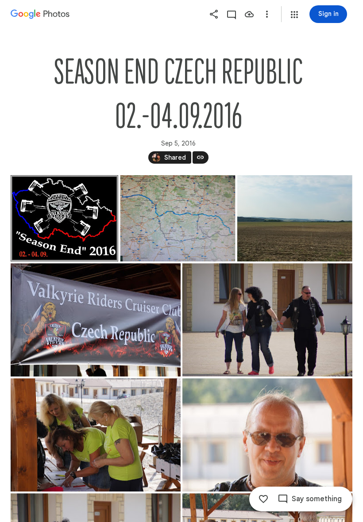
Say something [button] (317, 499)
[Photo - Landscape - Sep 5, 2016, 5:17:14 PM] (64, 218)
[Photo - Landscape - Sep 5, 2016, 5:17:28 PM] (178, 218)
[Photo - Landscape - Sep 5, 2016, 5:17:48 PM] (96, 319)
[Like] (263, 499)
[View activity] (231, 14)
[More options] (267, 14)
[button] (294, 14)
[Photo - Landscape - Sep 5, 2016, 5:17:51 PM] (267, 319)
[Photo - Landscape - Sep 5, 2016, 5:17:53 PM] (96, 434)
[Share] (214, 14)
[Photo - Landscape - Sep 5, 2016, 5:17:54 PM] (267, 434)
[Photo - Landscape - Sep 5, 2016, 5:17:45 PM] (294, 218)
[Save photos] (249, 14)
